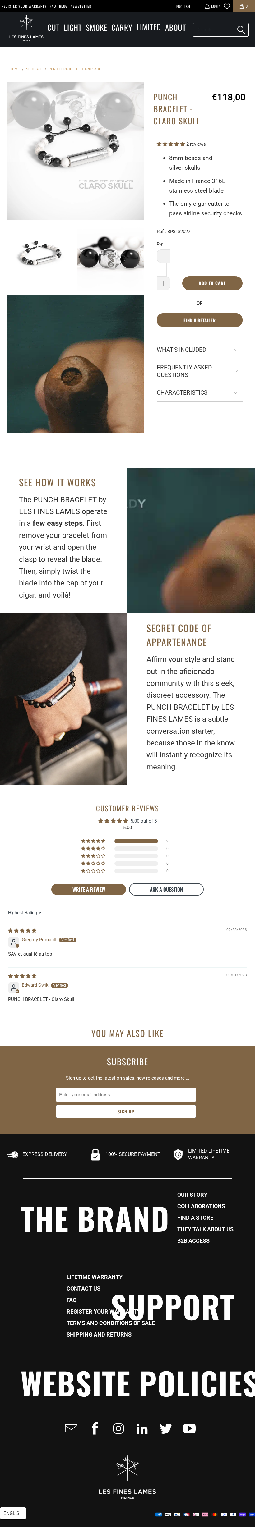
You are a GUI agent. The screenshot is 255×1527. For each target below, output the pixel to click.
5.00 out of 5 (144, 821)
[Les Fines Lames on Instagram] (116, 1428)
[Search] (241, 30)
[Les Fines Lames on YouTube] (187, 1428)
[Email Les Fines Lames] (69, 1428)
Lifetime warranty (95, 1277)
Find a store (195, 1218)
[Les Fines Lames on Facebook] (93, 1428)
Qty (160, 243)
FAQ (53, 6)
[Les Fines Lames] (23, 29)
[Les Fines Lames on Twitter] (164, 1428)
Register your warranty (24, 6)
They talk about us (205, 1229)
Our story (192, 1195)
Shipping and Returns (99, 1335)
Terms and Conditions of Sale (111, 1323)
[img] (22, 930)
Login (216, 6)
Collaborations (201, 1206)
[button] (53, 28)
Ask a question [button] (166, 889)
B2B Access (193, 1241)
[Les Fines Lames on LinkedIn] (140, 1428)
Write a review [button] (88, 889)
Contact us (83, 1289)
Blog (63, 6)
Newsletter (81, 6)
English (183, 6)
